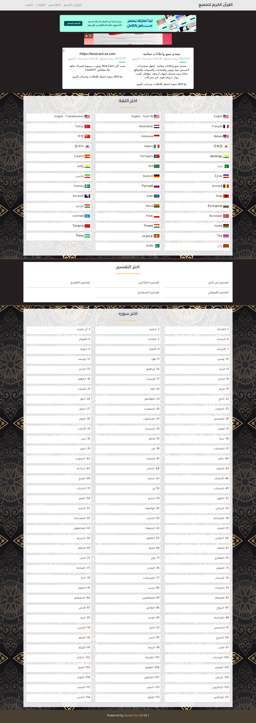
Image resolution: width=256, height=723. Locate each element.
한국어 (80, 146)
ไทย (220, 236)
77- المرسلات (151, 578)
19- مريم (224, 389)
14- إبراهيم (152, 369)
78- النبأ (85, 578)
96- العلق (84, 637)
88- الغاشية (221, 618)
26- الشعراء (151, 409)
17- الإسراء (152, 379)
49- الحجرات (221, 488)
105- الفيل (84, 667)
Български (215, 206)
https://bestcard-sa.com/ (97, 54)
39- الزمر (85, 449)
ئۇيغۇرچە (148, 236)
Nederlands (146, 126)
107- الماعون (151, 677)
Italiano (149, 146)
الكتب (29, 5)
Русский (148, 186)
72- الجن (85, 558)
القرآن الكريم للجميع (216, 5)
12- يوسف (84, 359)
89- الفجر (153, 618)
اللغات (41, 5)
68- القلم (153, 548)
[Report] (86, 35)
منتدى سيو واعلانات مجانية (161, 54)
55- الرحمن (222, 508)
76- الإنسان (222, 578)
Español (79, 156)
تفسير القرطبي (218, 292)
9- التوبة (85, 349)
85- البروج (223, 608)
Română (217, 186)
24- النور (85, 399)
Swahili (218, 226)
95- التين (154, 637)
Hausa (149, 206)
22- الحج (224, 399)
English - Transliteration (69, 116)
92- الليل (154, 628)
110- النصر (153, 687)
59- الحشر (153, 518)
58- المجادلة (221, 518)
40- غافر (223, 458)
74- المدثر (153, 568)
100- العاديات (221, 657)
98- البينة (153, 647)
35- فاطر (154, 439)
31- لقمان (223, 429)
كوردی (80, 206)
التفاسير (55, 5)
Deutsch (148, 176)
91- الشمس (221, 628)
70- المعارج (222, 558)
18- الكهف (84, 379)
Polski (150, 216)
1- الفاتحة (223, 329)
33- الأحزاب (83, 429)
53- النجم (153, 498)
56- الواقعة (152, 508)
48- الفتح (84, 478)
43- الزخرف (222, 468)
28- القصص (221, 419)
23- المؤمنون (151, 399)
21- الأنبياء (84, 389)
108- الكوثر (83, 677)
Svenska (79, 186)
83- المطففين (150, 598)
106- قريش (222, 677)
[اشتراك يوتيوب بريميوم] (128, 39)
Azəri (150, 196)
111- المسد (83, 687)
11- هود (155, 359)
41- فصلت (152, 458)
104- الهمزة (152, 667)
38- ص (155, 449)
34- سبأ (224, 439)
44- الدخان (153, 468)
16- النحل (223, 379)
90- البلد (85, 618)
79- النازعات (222, 588)
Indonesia (147, 136)
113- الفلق (153, 697)
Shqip (219, 196)
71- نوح (155, 558)
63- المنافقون (81, 528)
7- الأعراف (223, 349)
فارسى (80, 176)
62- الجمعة (152, 528)
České (219, 176)
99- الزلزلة (84, 647)
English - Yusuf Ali (143, 116)
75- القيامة (83, 568)
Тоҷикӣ (149, 226)
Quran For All (133, 716)
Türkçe (80, 126)
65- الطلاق (152, 538)
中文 (81, 136)
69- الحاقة (84, 548)
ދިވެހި (220, 246)
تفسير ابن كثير (219, 282)
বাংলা (151, 166)
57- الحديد (84, 508)
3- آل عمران (83, 329)
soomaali (79, 216)
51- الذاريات (83, 488)
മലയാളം (216, 156)
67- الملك (223, 548)
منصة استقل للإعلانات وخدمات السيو (157, 84)
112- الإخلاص (221, 697)
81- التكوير (84, 588)
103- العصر (222, 667)
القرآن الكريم (73, 5)
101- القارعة (152, 657)
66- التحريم (83, 538)
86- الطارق (152, 608)
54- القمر (84, 498)
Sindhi (150, 246)
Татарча (79, 226)
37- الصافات (221, 449)
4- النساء (223, 339)
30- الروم (84, 419)
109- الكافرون (220, 687)
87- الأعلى (84, 608)
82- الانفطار (222, 598)
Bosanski (79, 196)
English (218, 116)
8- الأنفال (154, 349)
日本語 (218, 146)
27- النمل (84, 409)
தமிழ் (81, 166)
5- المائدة (153, 339)
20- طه (154, 389)
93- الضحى (83, 628)
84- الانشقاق (82, 598)
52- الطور (223, 498)
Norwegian (216, 216)
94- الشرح (222, 637)
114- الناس (83, 697)
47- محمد (153, 478)
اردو (220, 166)
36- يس (85, 439)
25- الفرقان (222, 409)
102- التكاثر (83, 657)
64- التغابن (222, 538)
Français (217, 126)
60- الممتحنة (82, 518)
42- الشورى (83, 458)
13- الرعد (224, 369)
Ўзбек (80, 236)
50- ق (156, 488)
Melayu (218, 136)
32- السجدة (152, 429)
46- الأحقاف (221, 478)
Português (147, 156)
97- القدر (224, 647)
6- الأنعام (84, 339)
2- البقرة (154, 329)
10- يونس (223, 359)
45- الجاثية (83, 468)
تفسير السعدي (148, 292)
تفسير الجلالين (148, 282)
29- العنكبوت (151, 419)
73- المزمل (222, 568)
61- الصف (223, 528)
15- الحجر (84, 369)
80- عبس (153, 588)
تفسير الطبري (80, 282)
